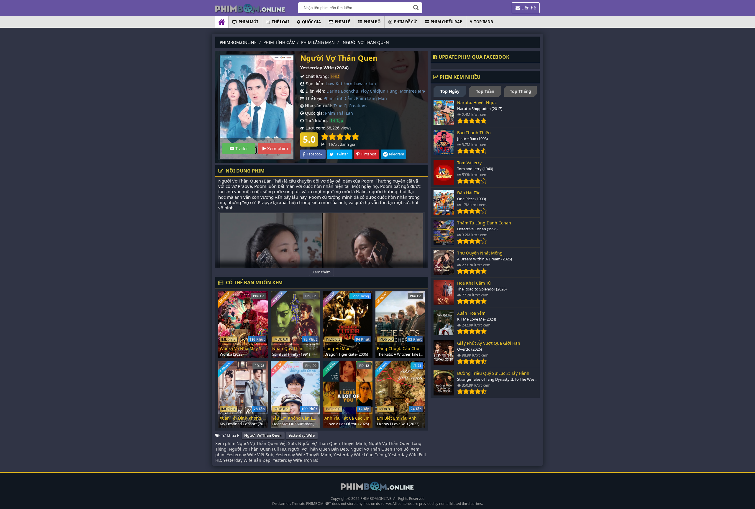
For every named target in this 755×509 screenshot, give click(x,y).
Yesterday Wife (301, 435)
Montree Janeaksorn (420, 91)
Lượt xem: (314, 128)
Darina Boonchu (342, 91)
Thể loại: (313, 98)
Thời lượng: (316, 120)
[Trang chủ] (256, 8)
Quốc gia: (314, 113)
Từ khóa (228, 435)
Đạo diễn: (314, 83)
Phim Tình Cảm (339, 98)
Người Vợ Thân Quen (263, 435)
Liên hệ (528, 8)
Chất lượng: (316, 76)
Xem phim (277, 148)
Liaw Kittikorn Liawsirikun (351, 83)
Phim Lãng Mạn (371, 98)
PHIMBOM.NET (318, 503)
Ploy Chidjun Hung (379, 91)
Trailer (241, 148)
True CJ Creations (350, 106)
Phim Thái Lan (339, 113)
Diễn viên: (314, 91)
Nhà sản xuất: (318, 106)
